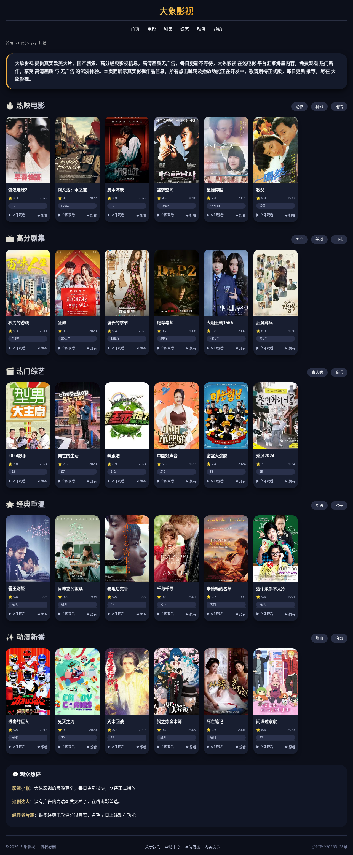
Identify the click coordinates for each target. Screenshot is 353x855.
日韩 (339, 239)
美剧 (319, 239)
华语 (319, 505)
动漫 (201, 29)
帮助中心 (172, 846)
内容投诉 (212, 846)
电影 (151, 29)
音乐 (339, 372)
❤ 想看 (42, 216)
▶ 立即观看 (16, 215)
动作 (299, 106)
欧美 (339, 505)
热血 (319, 638)
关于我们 (153, 846)
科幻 (319, 106)
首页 (135, 29)
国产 (299, 239)
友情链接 (192, 846)
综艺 (184, 29)
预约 (217, 29)
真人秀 (317, 372)
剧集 (168, 29)
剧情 (339, 106)
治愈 (339, 638)
